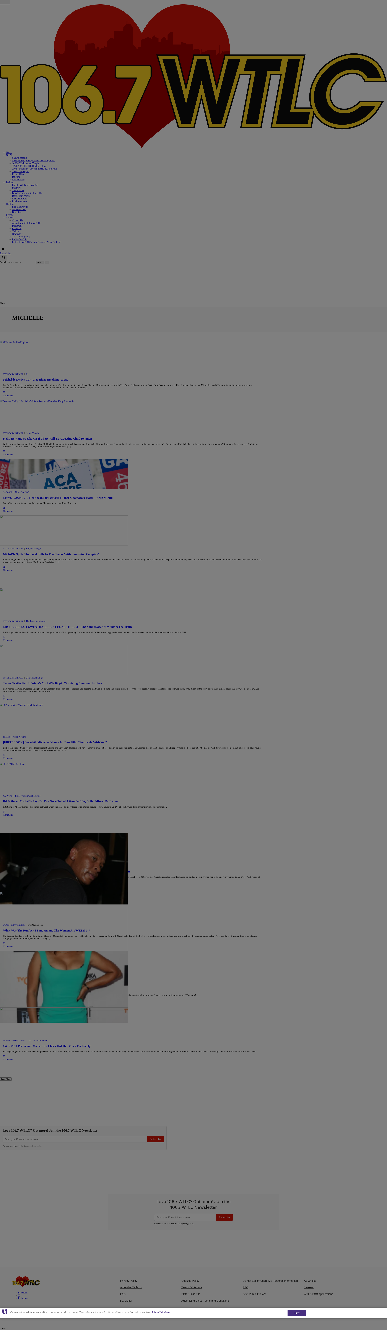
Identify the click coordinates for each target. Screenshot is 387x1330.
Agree (297, 1313)
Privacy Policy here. (161, 1312)
